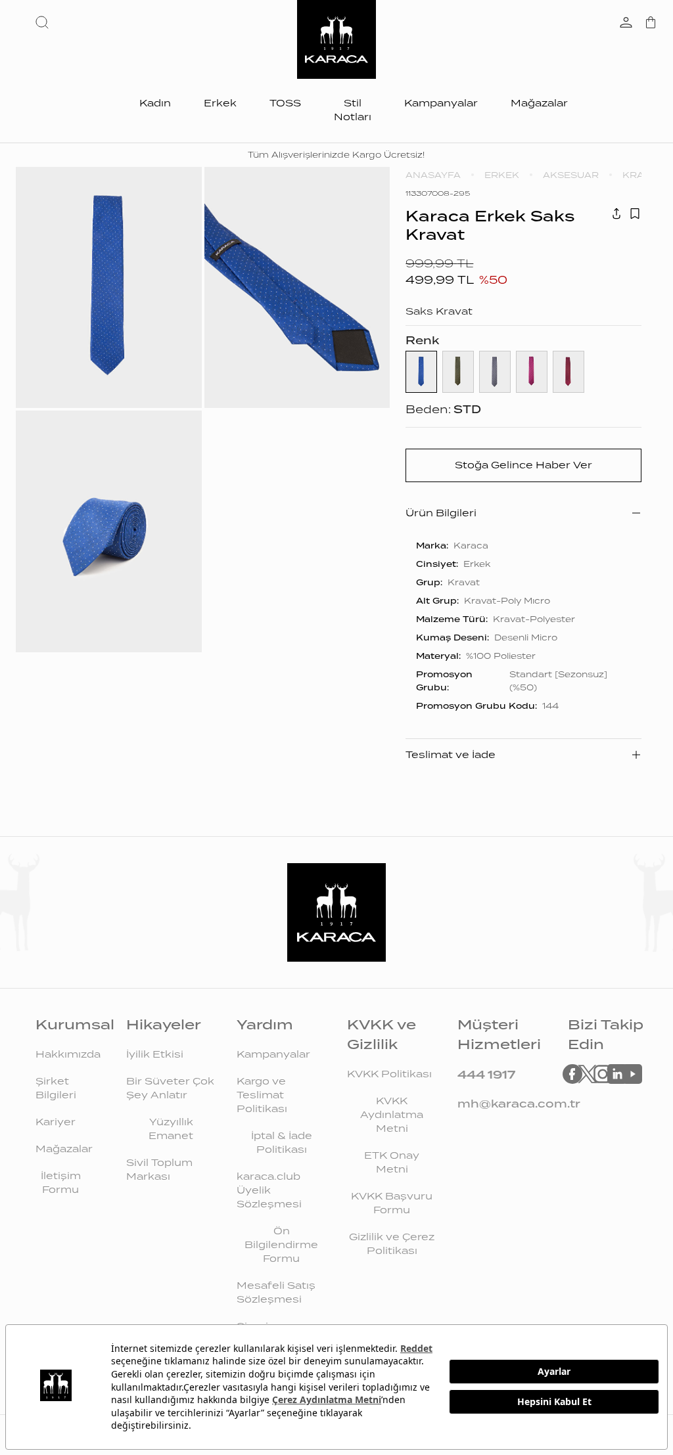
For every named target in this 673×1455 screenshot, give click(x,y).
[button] (45, 22)
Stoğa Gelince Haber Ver (523, 465)
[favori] (634, 213)
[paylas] (616, 213)
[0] (650, 23)
